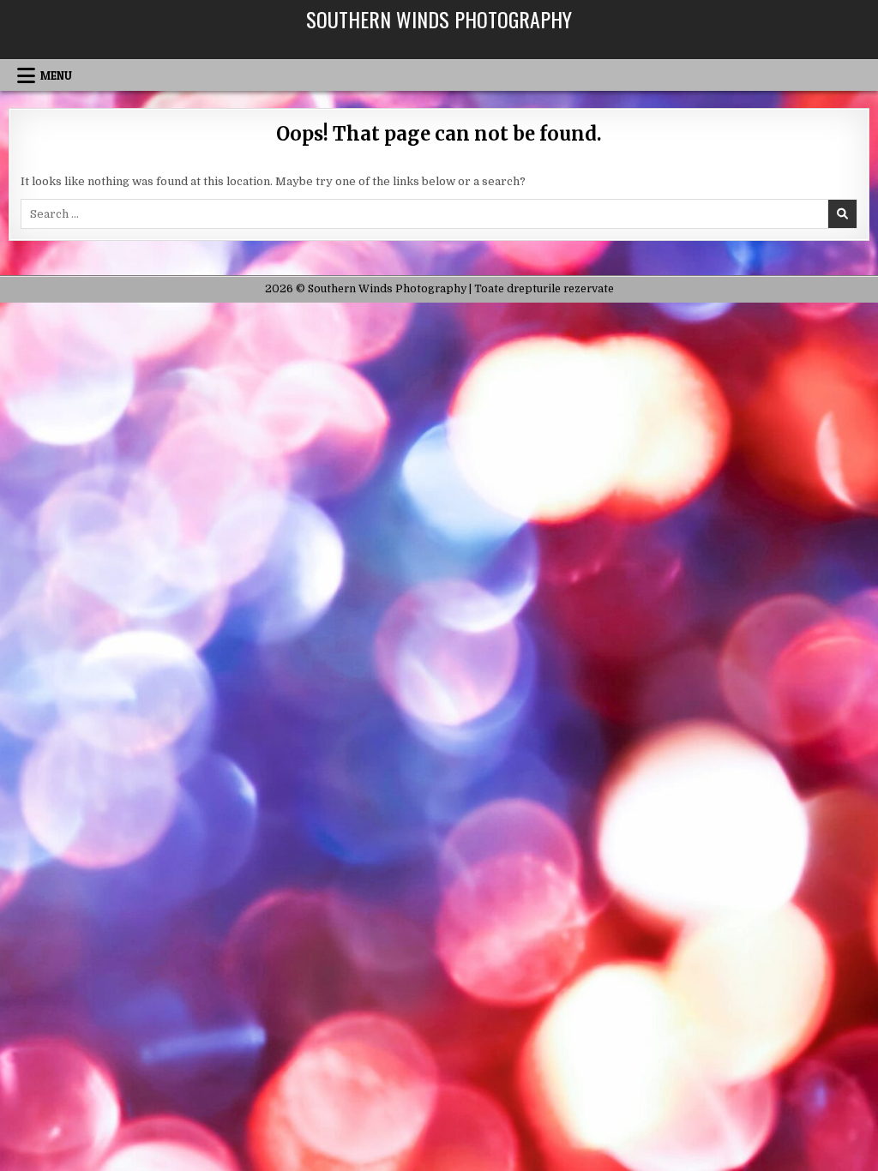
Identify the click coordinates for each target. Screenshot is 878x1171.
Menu (56, 75)
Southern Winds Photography (439, 18)
